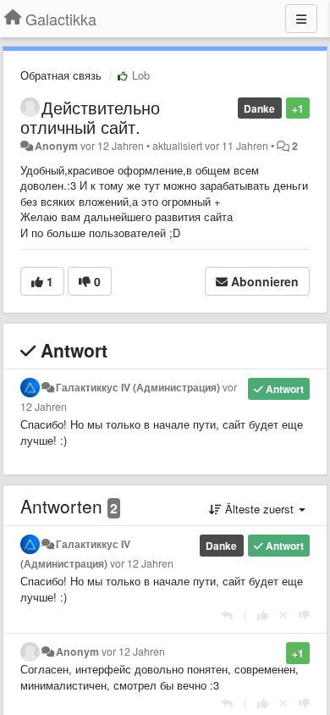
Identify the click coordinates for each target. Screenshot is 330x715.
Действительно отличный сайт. (90, 117)
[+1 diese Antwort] (262, 615)
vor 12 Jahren (141, 563)
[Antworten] (227, 615)
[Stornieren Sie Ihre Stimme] (283, 615)
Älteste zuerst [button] (259, 509)
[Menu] (301, 18)
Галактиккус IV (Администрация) (138, 387)
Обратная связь (61, 75)
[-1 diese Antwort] (304, 615)
